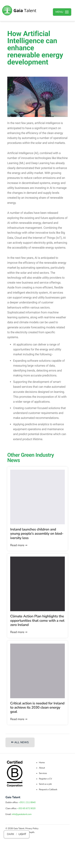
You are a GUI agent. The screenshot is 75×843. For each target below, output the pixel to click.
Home (42, 762)
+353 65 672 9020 (26, 808)
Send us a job (45, 784)
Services (43, 773)
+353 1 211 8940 (27, 802)
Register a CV (45, 778)
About (42, 768)
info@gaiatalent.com (21, 814)
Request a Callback (48, 789)
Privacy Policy (31, 828)
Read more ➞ (18, 545)
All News (21, 742)
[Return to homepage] (19, 10)
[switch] (16, 834)
